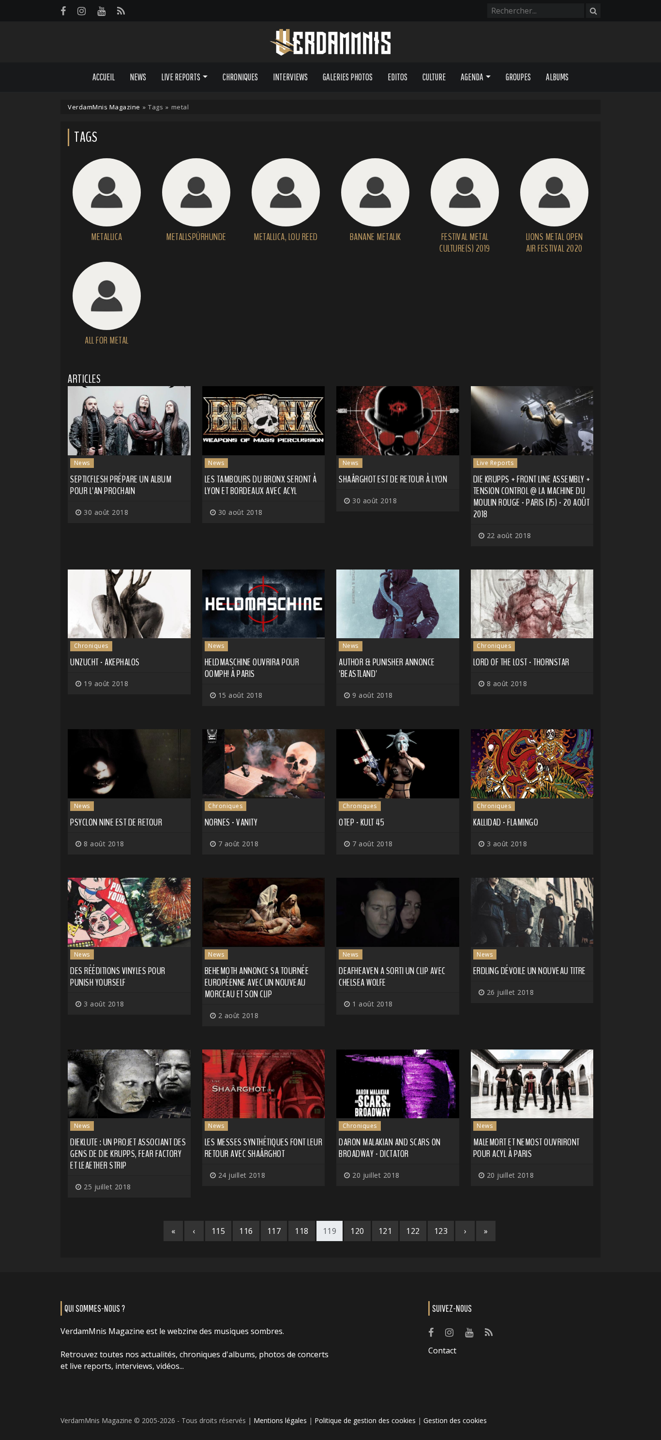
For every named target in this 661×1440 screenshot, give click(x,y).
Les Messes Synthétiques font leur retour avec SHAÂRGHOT (264, 1148)
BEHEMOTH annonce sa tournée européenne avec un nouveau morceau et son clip (257, 982)
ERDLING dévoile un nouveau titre (529, 970)
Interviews (290, 77)
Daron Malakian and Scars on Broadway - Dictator (390, 1148)
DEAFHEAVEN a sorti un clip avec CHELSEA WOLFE (392, 976)
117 (274, 1231)
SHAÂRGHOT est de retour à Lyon (393, 479)
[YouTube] (101, 10)
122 (413, 1231)
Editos (397, 77)
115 (218, 1231)
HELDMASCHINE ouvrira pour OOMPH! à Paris (252, 668)
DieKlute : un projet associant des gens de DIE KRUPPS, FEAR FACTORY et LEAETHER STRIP (128, 1154)
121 (385, 1231)
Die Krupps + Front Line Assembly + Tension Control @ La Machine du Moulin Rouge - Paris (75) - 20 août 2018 (531, 497)
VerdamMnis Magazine (104, 107)
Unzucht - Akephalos (105, 662)
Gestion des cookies (455, 1420)
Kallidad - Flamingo (506, 822)
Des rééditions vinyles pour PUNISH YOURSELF (117, 976)
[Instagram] (81, 10)
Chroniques (240, 77)
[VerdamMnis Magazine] (330, 42)
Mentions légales (280, 1420)
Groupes (518, 77)
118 (302, 1231)
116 (246, 1231)
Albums (557, 77)
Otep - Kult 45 (361, 822)
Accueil (103, 77)
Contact (442, 1350)
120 (357, 1231)
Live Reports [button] (180, 77)
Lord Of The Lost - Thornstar (521, 662)
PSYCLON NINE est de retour (116, 822)
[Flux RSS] (121, 10)
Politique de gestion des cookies (365, 1420)
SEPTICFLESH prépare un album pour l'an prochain (120, 485)
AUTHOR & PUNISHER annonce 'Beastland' (387, 668)
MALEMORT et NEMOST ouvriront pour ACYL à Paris (526, 1148)
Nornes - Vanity (231, 822)
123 (441, 1231)
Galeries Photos (348, 77)
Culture (434, 77)
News (138, 77)
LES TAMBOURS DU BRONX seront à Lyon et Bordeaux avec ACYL (261, 485)
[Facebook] (63, 10)
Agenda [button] (472, 77)
